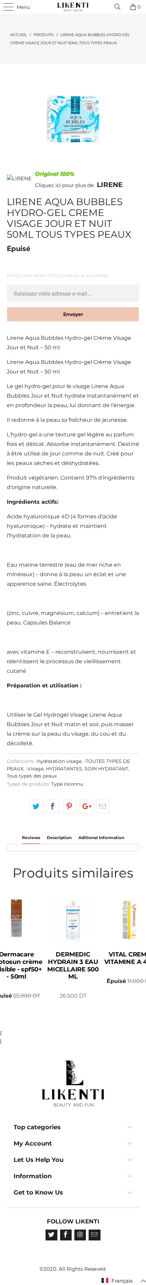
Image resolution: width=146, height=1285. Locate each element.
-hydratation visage (58, 761)
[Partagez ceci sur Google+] (86, 806)
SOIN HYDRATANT (106, 768)
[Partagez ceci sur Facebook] (53, 806)
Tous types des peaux (32, 776)
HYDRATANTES (64, 768)
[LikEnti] (73, 7)
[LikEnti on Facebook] (66, 1235)
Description (59, 837)
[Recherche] (120, 7)
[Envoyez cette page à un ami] (103, 806)
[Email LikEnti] (94, 1235)
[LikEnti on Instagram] (80, 1235)
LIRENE (110, 185)
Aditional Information (101, 837)
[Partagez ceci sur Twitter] (36, 806)
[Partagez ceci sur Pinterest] (69, 806)
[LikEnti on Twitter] (51, 1235)
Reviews (31, 837)
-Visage (34, 768)
